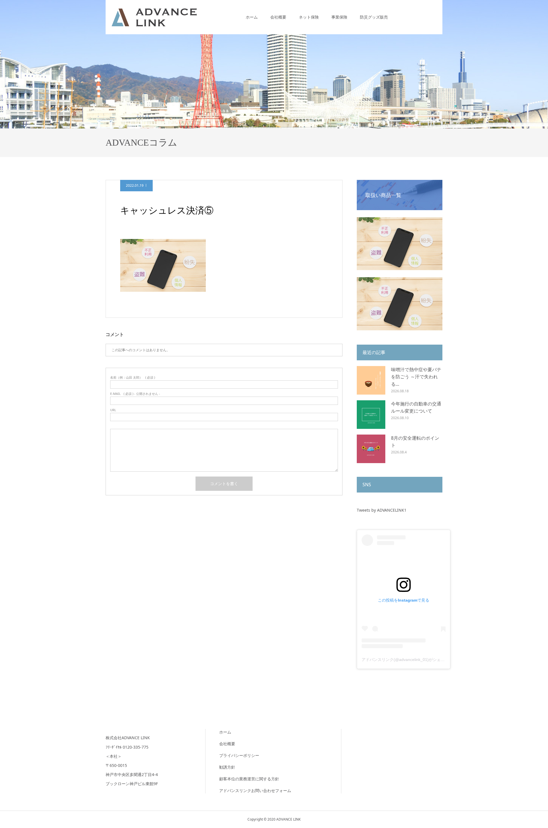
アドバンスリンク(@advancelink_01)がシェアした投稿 (411, 659)
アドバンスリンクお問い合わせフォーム (255, 790)
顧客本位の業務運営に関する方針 (249, 778)
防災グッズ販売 (374, 17)
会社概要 (278, 17)
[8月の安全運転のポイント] (371, 449)
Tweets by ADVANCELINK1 (381, 510)
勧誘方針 (227, 767)
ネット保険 (309, 17)
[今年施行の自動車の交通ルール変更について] (371, 414)
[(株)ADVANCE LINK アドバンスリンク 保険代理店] (154, 17)
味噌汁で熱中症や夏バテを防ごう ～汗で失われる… (416, 376)
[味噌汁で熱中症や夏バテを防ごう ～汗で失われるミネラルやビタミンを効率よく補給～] (371, 380)
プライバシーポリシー (239, 755)
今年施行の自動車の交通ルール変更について (416, 407)
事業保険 (339, 17)
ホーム (252, 17)
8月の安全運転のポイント (415, 442)
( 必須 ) (132, 377)
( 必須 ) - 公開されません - (135, 393)
